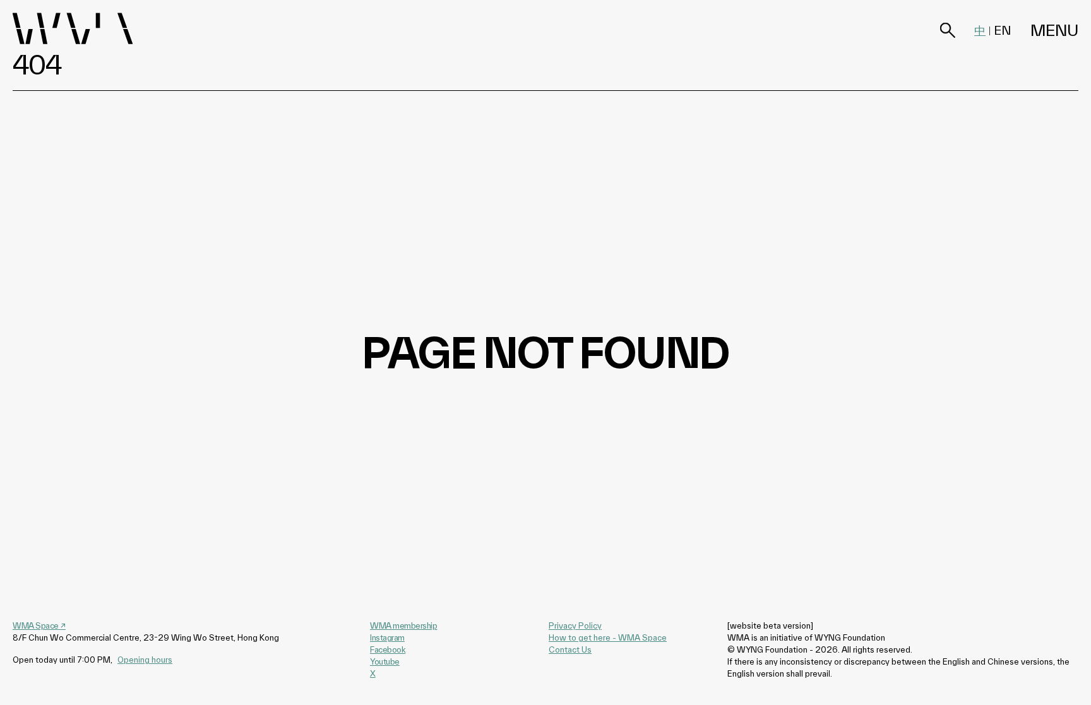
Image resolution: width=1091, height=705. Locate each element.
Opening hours (144, 660)
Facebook (387, 649)
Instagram (387, 637)
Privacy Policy (575, 625)
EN (1002, 30)
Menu (1054, 30)
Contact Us (570, 649)
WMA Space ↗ (39, 625)
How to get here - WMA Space (608, 637)
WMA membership (403, 625)
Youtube (385, 661)
